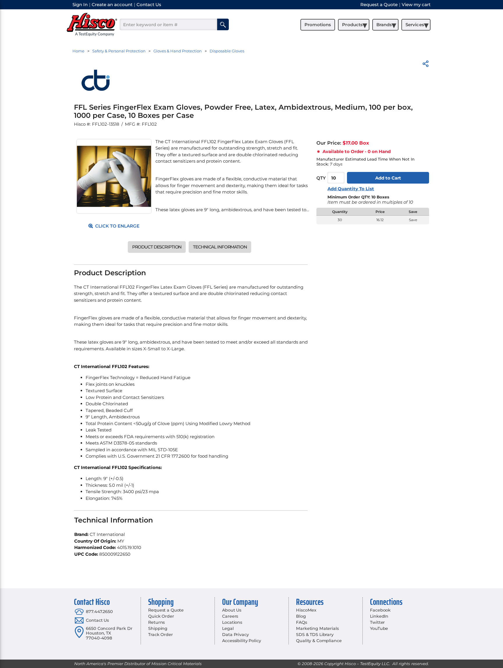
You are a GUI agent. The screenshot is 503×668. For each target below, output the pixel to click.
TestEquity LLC (374, 663)
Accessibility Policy (241, 640)
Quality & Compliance (318, 640)
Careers (230, 616)
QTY (321, 178)
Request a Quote (166, 610)
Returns (156, 622)
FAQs (301, 622)
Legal (227, 628)
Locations (232, 622)
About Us (231, 610)
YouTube (379, 628)
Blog (301, 616)
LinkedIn (379, 616)
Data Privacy (235, 634)
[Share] (425, 64)
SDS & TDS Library (315, 634)
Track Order (160, 634)
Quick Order (161, 616)
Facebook (380, 610)
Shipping (157, 628)
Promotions (317, 24)
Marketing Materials (317, 628)
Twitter (377, 622)
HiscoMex (306, 610)
